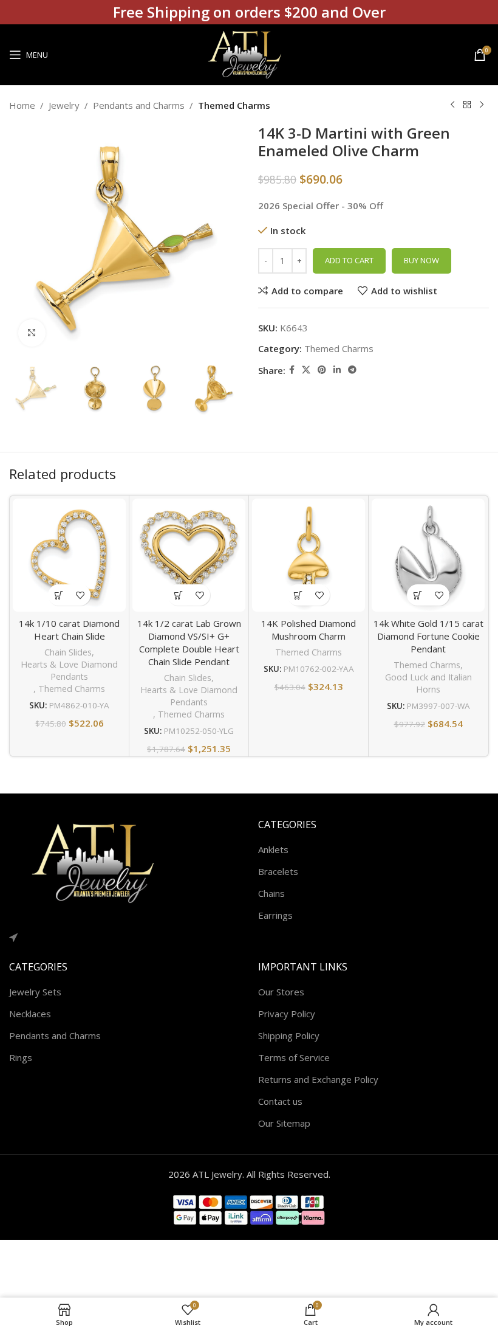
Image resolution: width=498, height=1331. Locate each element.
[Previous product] (452, 105)
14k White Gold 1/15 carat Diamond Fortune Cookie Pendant (428, 636)
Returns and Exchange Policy (318, 1079)
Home (22, 105)
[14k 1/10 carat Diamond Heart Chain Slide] (69, 555)
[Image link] (100, 862)
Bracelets (278, 871)
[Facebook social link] (291, 370)
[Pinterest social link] (322, 370)
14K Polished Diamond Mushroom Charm (308, 629)
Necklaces (30, 1014)
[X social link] (306, 370)
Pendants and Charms (139, 105)
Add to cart (349, 260)
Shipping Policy (288, 1035)
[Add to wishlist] (79, 595)
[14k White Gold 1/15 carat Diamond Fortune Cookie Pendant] (428, 555)
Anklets (273, 849)
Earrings (275, 915)
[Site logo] (249, 53)
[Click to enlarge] (32, 333)
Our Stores (281, 992)
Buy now (421, 260)
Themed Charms (234, 105)
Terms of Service (294, 1057)
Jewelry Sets (35, 992)
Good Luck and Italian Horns (428, 683)
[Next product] (481, 105)
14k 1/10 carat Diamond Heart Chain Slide (69, 629)
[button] (58, 595)
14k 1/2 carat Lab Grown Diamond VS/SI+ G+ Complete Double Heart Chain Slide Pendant (189, 642)
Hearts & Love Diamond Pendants (69, 670)
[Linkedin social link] (337, 370)
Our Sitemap (284, 1123)
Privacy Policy (286, 1014)
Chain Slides (68, 652)
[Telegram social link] (352, 370)
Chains (271, 893)
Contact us (280, 1101)
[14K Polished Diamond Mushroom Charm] (308, 555)
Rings (20, 1057)
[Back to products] (467, 105)
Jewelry (64, 105)
